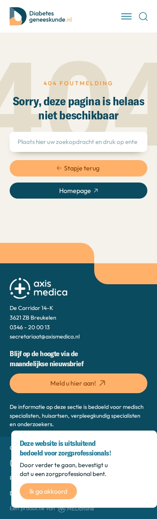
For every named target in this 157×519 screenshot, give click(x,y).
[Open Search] (143, 16)
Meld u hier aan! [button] (73, 383)
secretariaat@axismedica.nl (45, 336)
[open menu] (126, 16)
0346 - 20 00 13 (30, 327)
